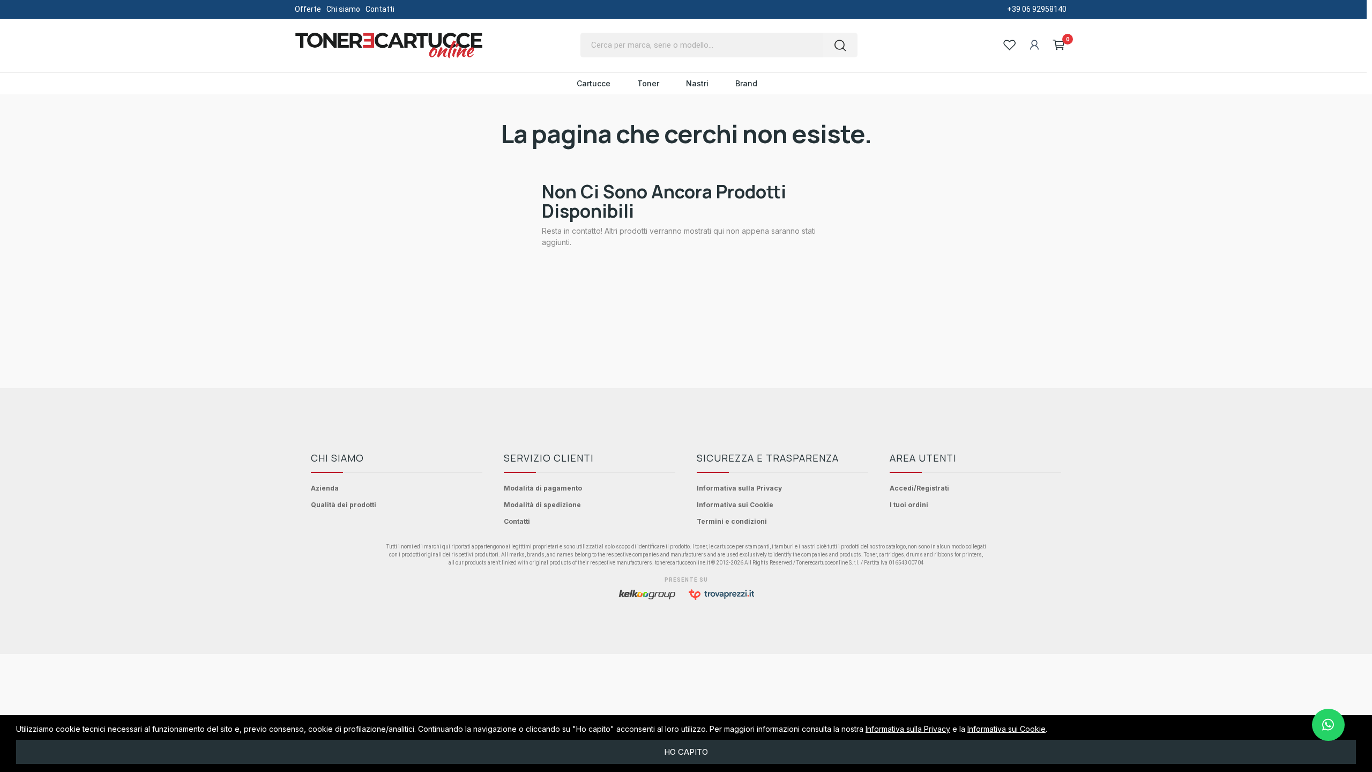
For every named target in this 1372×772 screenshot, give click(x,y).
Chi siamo (343, 9)
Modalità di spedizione (542, 505)
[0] (1059, 45)
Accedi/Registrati (919, 488)
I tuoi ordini (909, 505)
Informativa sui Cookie (735, 505)
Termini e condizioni (732, 521)
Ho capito (686, 752)
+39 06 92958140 (1037, 9)
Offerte (308, 9)
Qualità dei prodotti (343, 505)
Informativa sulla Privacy (739, 488)
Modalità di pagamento (543, 488)
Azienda (325, 488)
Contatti (380, 9)
